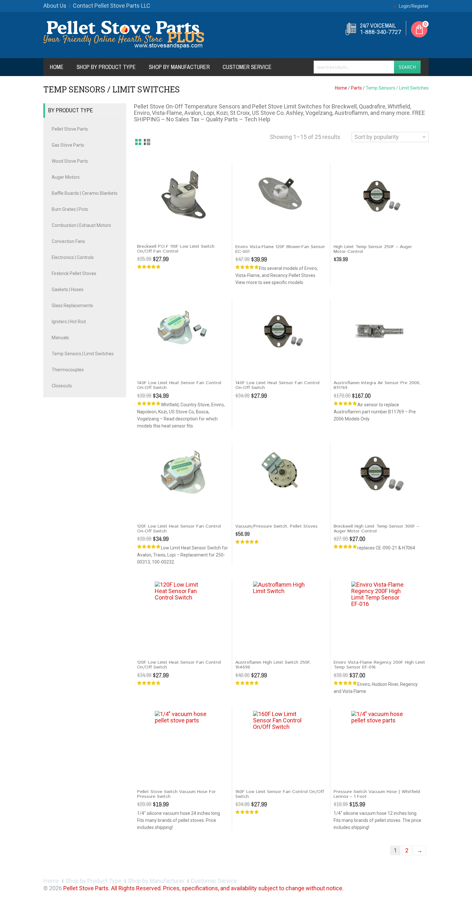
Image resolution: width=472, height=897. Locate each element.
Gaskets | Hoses (67, 289)
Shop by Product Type (106, 67)
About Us (54, 5)
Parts (356, 88)
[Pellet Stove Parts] (123, 34)
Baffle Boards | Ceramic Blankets (85, 193)
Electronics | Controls (73, 257)
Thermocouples (68, 369)
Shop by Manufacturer (179, 67)
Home (57, 67)
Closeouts (62, 385)
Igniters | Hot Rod (69, 321)
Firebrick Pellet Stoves (74, 273)
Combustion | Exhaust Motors (81, 225)
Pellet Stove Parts (70, 129)
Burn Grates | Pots (70, 209)
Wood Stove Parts (70, 161)
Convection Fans (68, 241)
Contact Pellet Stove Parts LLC (111, 5)
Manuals (60, 337)
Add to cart (150, 227)
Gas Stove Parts (68, 145)
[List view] (147, 142)
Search (407, 67)
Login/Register (413, 6)
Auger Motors (66, 177)
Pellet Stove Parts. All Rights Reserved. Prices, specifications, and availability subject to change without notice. (203, 888)
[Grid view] (138, 142)
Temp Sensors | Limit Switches (83, 353)
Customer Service (247, 67)
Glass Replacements (72, 305)
